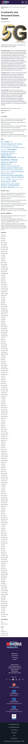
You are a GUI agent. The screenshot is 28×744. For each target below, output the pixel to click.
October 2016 (4, 436)
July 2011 (3, 544)
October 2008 (4, 592)
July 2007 (3, 609)
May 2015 (3, 467)
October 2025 (4, 251)
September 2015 (4, 460)
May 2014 (3, 489)
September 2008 (4, 594)
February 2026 (4, 244)
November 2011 (4, 539)
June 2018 (3, 400)
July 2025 (3, 255)
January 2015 (4, 475)
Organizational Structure (14, 668)
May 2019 (3, 379)
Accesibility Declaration (14, 727)
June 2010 (3, 566)
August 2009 (3, 577)
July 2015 (3, 464)
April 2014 (3, 491)
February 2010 (4, 570)
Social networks (6, 181)
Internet (14, 160)
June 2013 (3, 510)
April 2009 (3, 583)
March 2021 (3, 343)
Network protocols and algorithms (12, 175)
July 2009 (3, 579)
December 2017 (4, 411)
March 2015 (3, 471)
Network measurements (7, 173)
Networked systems (17, 171)
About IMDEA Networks (14, 666)
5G (4, 112)
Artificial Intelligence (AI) (8, 144)
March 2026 (3, 242)
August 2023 (3, 295)
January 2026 (4, 246)
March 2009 (3, 585)
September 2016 (4, 438)
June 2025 (3, 257)
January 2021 (4, 346)
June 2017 (3, 422)
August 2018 (3, 396)
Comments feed (4, 633)
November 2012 (4, 519)
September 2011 (4, 543)
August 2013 (3, 506)
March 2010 (3, 568)
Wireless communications (10, 185)
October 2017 (4, 414)
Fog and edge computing (7, 153)
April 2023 (3, 302)
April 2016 (3, 447)
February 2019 (4, 385)
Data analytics (12, 149)
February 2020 (4, 365)
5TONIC (7, 142)
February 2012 (4, 533)
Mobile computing (7, 168)
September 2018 (4, 394)
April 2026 (3, 240)
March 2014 (3, 493)
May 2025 (3, 258)
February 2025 (4, 264)
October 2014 (4, 480)
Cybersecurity (4, 149)
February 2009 (4, 587)
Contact (15, 653)
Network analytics (18, 169)
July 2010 (3, 565)
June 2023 (3, 299)
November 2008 (4, 590)
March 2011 (3, 552)
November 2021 (4, 332)
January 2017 (4, 431)
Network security (5, 177)
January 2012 (4, 535)
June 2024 (3, 277)
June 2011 (3, 546)
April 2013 (3, 513)
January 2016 (4, 453)
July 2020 (3, 356)
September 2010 (4, 561)
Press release (4, 624)
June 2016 (3, 444)
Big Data (19, 144)
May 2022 (3, 321)
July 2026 (3, 235)
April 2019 (3, 381)
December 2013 (4, 499)
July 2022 (3, 317)
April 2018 (3, 403)
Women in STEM (19, 187)
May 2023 (3, 301)
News (11, 7)
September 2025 (4, 253)
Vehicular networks (15, 183)
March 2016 (3, 449)
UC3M (14, 181)
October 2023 (4, 291)
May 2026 (3, 238)
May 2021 (3, 339)
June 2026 (3, 236)
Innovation (5, 160)
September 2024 (4, 273)
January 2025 (4, 266)
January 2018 (4, 409)
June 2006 (3, 616)
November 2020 (4, 350)
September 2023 (4, 293)
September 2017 (4, 416)
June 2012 (3, 528)
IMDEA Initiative (6, 155)
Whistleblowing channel (14, 672)
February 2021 (4, 345)
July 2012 (3, 526)
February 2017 (4, 429)
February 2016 (4, 451)
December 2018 (4, 389)
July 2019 (3, 376)
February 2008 (4, 601)
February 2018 (4, 407)
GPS (16, 153)
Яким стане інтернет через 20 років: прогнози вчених (13, 215)
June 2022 (3, 319)
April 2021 (3, 341)
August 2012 (3, 524)
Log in (2, 629)
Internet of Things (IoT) (9, 162)
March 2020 (3, 363)
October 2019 (4, 372)
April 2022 (3, 323)
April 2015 (3, 469)
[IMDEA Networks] (5, 2)
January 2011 (4, 554)
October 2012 (4, 521)
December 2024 (4, 268)
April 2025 (3, 260)
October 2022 (4, 313)
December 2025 (4, 247)
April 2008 (3, 599)
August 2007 (3, 607)
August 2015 (3, 462)
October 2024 (4, 271)
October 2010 (4, 559)
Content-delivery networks (18, 147)
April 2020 (3, 361)
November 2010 (4, 557)
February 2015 (4, 473)
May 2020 (3, 359)
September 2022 (4, 315)
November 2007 (4, 605)
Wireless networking (8, 187)
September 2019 (4, 374)
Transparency (14, 671)
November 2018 (4, 390)
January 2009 (4, 588)
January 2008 (4, 603)
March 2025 (3, 262)
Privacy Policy (14, 730)
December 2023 (4, 288)
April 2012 (3, 530)
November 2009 (4, 574)
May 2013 (3, 511)
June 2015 (3, 466)
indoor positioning (20, 157)
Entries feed (3, 631)
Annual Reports (15, 669)
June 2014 (3, 488)
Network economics (5, 171)
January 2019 (4, 387)
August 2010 (3, 563)
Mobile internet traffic (7, 169)
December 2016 (4, 433)
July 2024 (3, 275)
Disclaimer (14, 732)
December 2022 (4, 310)
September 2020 (4, 354)
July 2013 (3, 508)
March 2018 (3, 405)
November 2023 (4, 290)
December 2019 (4, 368)
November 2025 (4, 249)
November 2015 (4, 456)
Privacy (8, 179)
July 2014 (3, 486)
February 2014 (4, 495)
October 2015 (4, 458)
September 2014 (4, 482)
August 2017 (3, 418)
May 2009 (3, 581)
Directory (15, 655)
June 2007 (3, 610)
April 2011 (3, 550)
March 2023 (3, 304)
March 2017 (3, 427)
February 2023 (4, 306)
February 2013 (4, 517)
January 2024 (4, 286)
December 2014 (4, 477)
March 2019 (3, 383)
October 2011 (4, 541)
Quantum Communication (17, 179)
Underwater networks (5, 183)
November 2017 (4, 412)
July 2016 (3, 442)
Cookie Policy (14, 738)
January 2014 (4, 497)
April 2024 (3, 280)
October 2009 (4, 576)
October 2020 (4, 352)
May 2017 (3, 423)
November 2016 (4, 434)
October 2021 (4, 334)
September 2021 (4, 335)
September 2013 (4, 504)
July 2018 (3, 398)
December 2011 (4, 537)
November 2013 (4, 500)
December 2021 (4, 330)
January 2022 (4, 328)
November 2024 (4, 269)
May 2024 (3, 279)
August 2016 (3, 440)
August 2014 (3, 484)
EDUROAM (15, 657)
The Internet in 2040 (6, 217)
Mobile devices (18, 168)
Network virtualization (17, 177)
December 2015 (4, 455)
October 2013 (4, 502)
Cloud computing (6, 147)
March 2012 (3, 532)
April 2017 (3, 425)
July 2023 (3, 297)
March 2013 (3, 515)
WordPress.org (4, 635)
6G (11, 142)
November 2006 (4, 614)
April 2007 (3, 612)
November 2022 (4, 312)
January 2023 (4, 308)
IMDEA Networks (8, 157)
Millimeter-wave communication (10, 166)
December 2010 (4, 555)
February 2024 (4, 284)
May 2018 (3, 401)
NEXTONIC (3, 179)
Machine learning (6, 164)
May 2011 (3, 548)
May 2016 (3, 445)
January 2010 (4, 572)
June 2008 (3, 596)
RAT (14, 735)
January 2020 (4, 367)
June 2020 (3, 357)
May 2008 (3, 598)
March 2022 (3, 324)
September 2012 (4, 522)
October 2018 (4, 392)
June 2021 (3, 337)
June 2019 (3, 378)
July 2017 (3, 420)
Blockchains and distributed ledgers (9, 145)
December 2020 (4, 348)
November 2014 (4, 478)
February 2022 (4, 326)
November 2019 (4, 370)
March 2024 (3, 282)
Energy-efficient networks (8, 151)
